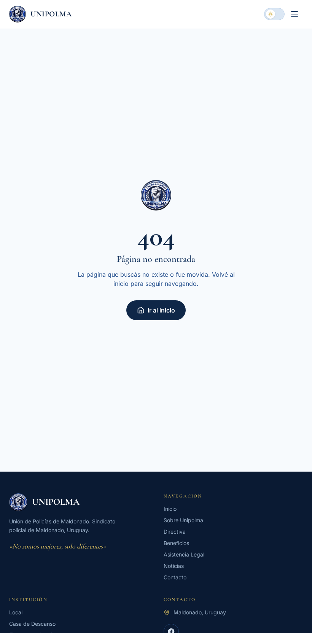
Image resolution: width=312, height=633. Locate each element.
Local (15, 612)
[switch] (274, 14)
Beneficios (176, 543)
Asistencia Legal (184, 554)
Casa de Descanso (32, 623)
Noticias (174, 566)
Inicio (170, 508)
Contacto (175, 577)
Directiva (175, 531)
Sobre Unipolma (183, 520)
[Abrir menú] (294, 14)
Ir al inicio (161, 310)
